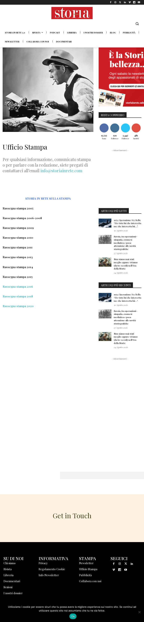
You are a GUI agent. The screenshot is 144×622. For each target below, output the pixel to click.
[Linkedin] (124, 2)
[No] (139, 612)
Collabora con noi (90, 581)
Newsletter (86, 563)
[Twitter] (120, 2)
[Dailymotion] (134, 2)
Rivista (8, 569)
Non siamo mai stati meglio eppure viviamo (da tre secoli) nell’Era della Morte (126, 264)
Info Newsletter (49, 575)
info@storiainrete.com (61, 170)
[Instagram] (115, 2)
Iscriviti (136, 124)
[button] (137, 23)
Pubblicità (85, 575)
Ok (73, 616)
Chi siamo (10, 563)
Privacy (43, 563)
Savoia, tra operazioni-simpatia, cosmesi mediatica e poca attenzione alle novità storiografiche (125, 242)
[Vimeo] (129, 2)
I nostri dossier (13, 593)
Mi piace (104, 124)
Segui (115, 124)
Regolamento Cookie (52, 569)
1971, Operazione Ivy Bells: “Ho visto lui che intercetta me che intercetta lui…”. (127, 223)
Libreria (9, 575)
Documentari (12, 581)
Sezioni (8, 587)
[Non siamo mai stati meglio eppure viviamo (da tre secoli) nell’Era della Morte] (105, 262)
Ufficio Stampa (88, 569)
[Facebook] (110, 2)
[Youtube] (139, 2)
